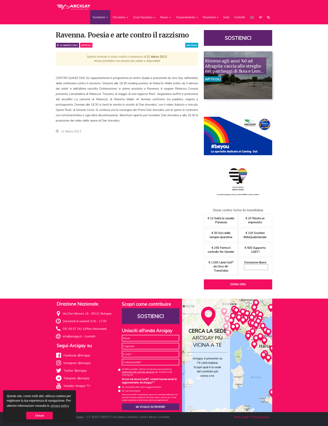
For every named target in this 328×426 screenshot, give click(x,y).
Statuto (133, 417)
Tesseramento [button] (186, 17)
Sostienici (238, 38)
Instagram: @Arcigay (77, 363)
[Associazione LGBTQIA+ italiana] (74, 5)
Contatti (239, 17)
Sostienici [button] (99, 17)
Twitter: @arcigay (75, 370)
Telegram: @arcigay (76, 378)
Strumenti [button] (209, 17)
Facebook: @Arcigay (76, 355)
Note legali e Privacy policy (251, 417)
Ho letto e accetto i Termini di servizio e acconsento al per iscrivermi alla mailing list (147, 372)
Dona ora (238, 284)
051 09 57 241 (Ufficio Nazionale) (85, 329)
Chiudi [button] (39, 415)
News (152, 417)
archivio (191, 45)
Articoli (86, 45)
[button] (261, 17)
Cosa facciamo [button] (143, 17)
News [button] (164, 17)
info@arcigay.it (72, 336)
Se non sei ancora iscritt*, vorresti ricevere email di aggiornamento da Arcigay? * (149, 381)
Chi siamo (119, 417)
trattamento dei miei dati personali (138, 372)
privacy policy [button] (60, 405)
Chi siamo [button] (119, 17)
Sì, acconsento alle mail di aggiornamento (141, 387)
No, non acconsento (131, 390)
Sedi (226, 17)
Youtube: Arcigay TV (76, 386)
